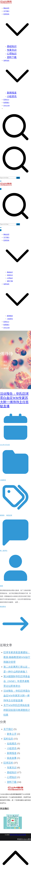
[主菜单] (0, 189)
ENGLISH (6, 105)
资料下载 (12, 57)
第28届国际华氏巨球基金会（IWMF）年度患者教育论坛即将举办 (16, 681)
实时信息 (6, 284)
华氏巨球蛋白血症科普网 (18, 835)
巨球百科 (6, 240)
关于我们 (6, 11)
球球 (1, 586)
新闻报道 (12, 92)
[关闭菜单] (0, 230)
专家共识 (12, 50)
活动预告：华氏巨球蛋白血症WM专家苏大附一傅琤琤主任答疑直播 (16, 695)
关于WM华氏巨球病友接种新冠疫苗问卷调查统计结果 (16, 710)
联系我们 (6, 102)
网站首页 (6, 8)
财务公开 (12, 734)
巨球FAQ (6, 99)
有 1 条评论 (3, 550)
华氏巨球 (9, 515)
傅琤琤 (2, 515)
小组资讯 (12, 96)
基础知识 (12, 46)
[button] (17, 43)
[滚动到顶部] (15, 873)
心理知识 (12, 53)
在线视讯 (12, 743)
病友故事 (12, 758)
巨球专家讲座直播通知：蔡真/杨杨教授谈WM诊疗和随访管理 (16, 657)
